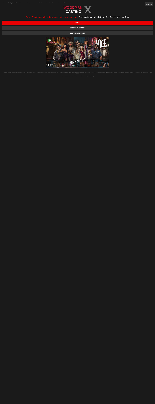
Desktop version (77, 28)
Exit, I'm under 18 (77, 33)
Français (149, 4)
